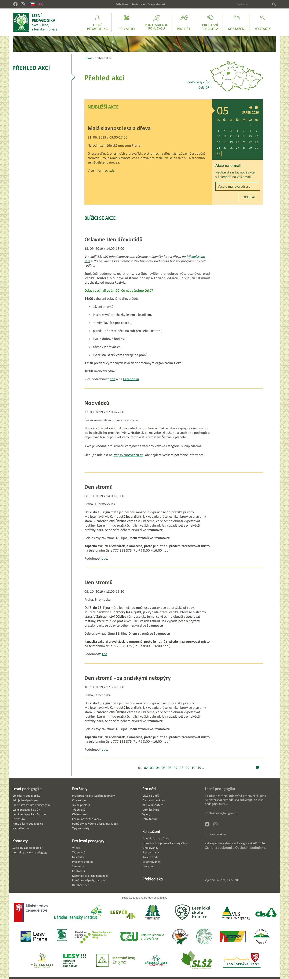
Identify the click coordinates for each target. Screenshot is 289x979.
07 (176, 768)
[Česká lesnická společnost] (266, 912)
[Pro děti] (184, 22)
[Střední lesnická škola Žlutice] (196, 961)
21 (243, 142)
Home (88, 58)
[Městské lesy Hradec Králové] (42, 961)
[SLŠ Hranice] (192, 913)
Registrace (138, 4)
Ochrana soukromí (218, 847)
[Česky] (32, 4)
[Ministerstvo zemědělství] (31, 913)
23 (256, 142)
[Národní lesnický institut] (77, 912)
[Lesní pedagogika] (97, 22)
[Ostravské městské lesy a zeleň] (74, 961)
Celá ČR (205, 87)
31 (218, 153)
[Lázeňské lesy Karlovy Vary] (156, 961)
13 (237, 136)
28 (243, 148)
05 (164, 768)
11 (224, 136)
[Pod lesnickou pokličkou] (156, 22)
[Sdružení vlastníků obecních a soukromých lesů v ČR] (62, 937)
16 (256, 136)
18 (224, 142)
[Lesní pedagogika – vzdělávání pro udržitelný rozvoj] (127, 22)
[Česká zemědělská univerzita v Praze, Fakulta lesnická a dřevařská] (141, 937)
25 (224, 148)
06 (170, 768)
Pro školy (79, 788)
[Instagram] (23, 4)
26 (231, 148)
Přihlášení (122, 4)
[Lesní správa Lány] (242, 961)
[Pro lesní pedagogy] (210, 22)
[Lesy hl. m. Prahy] (34, 937)
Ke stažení (151, 831)
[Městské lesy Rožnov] (180, 937)
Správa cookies (216, 834)
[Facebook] (15, 4)
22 (250, 142)
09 (187, 768)
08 (181, 768)
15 (250, 136)
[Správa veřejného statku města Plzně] (232, 937)
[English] (40, 4)
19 (231, 142)
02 (146, 768)
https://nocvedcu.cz (128, 455)
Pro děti (149, 788)
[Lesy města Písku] (261, 937)
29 (250, 148)
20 (237, 142)
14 (243, 136)
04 (158, 768)
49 (199, 768)
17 (218, 142)
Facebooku (131, 379)
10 (218, 136)
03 (152, 768)
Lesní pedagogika (27, 788)
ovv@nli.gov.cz (226, 813)
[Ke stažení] (236, 22)
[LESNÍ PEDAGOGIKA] (35, 22)
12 (231, 136)
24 (218, 148)
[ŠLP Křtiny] (93, 937)
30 (256, 148)
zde (111, 170)
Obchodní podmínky (250, 847)
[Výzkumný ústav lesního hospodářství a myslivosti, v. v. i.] (204, 937)
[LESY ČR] (123, 912)
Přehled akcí (31, 68)
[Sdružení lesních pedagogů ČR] (154, 912)
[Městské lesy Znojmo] (115, 961)
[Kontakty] (262, 22)
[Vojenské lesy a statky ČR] (236, 912)
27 (237, 148)
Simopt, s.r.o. (225, 880)
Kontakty (20, 840)
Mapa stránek (156, 4)
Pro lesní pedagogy (88, 840)
